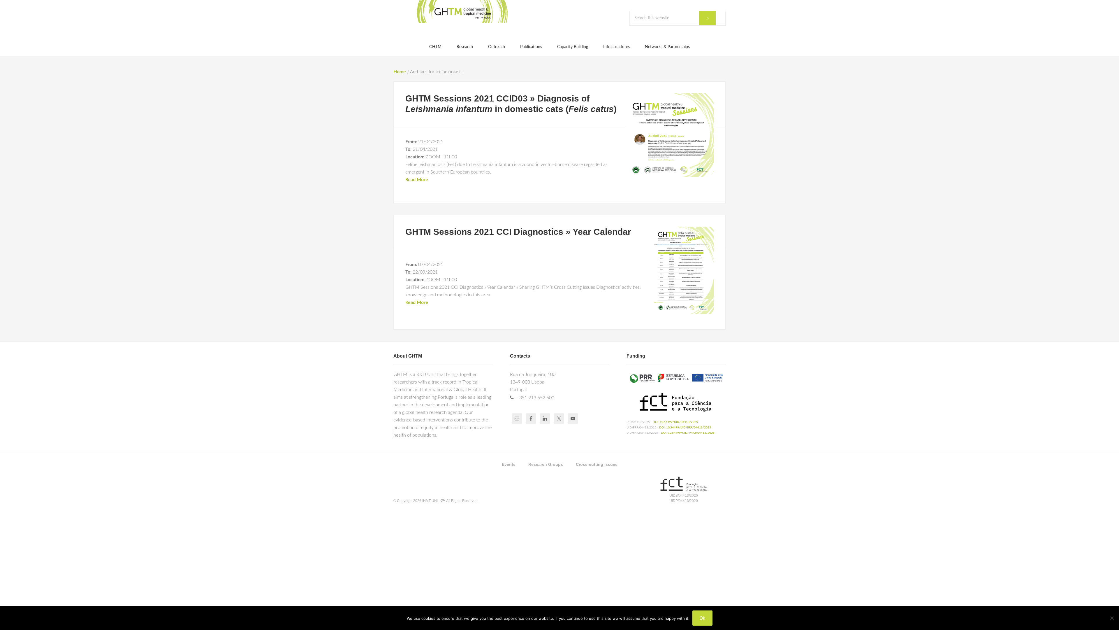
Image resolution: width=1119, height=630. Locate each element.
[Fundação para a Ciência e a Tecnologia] (683, 490)
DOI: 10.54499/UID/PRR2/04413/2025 (688, 432)
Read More (416, 179)
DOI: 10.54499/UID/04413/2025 (675, 422)
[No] (1112, 618)
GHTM (461, 11)
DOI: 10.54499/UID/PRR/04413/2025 (685, 427)
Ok (702, 618)
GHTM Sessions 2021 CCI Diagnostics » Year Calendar (518, 232)
